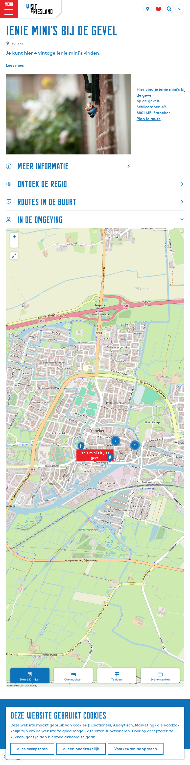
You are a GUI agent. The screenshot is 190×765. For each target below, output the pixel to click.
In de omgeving (39, 219)
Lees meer (15, 65)
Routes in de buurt (46, 202)
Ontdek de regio (42, 184)
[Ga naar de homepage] (39, 9)
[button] (95, 458)
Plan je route (149, 118)
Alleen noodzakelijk (81, 748)
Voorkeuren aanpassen (135, 748)
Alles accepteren (32, 748)
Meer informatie (43, 166)
